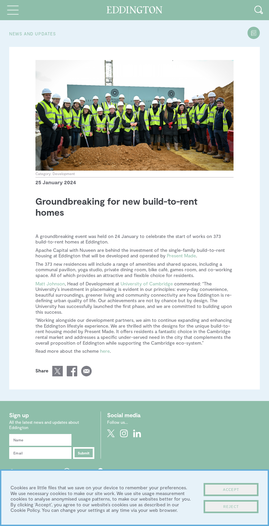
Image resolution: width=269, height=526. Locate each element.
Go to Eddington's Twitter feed (111, 433)
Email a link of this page (86, 371)
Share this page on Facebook (72, 371)
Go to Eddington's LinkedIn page (137, 433)
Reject (231, 507)
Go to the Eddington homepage (135, 9)
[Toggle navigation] (13, 10)
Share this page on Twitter (57, 371)
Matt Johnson (50, 283)
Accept (231, 490)
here (105, 351)
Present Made (181, 255)
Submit (84, 453)
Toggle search (258, 10)
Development (64, 173)
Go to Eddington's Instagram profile (124, 433)
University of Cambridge (147, 283)
